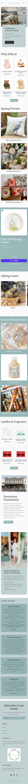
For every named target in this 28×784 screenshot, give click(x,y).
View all (14, 100)
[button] (1, 2)
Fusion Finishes (13, 382)
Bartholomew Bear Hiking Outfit (7, 93)
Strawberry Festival (13, 202)
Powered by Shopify (17, 781)
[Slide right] (16, 312)
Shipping (2, 247)
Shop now (9, 42)
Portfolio (5, 733)
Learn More (13, 629)
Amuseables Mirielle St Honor (21, 72)
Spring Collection (13, 171)
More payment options (14, 263)
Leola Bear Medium (7, 71)
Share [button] (3, 267)
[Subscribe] (23, 718)
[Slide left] (11, 312)
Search (4, 727)
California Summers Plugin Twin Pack (20, 440)
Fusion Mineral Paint (13, 351)
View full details (21, 267)
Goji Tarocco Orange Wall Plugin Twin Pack (21, 460)
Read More (8, 522)
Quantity (3, 249)
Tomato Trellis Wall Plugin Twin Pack (7, 460)
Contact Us (5, 730)
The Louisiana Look (13, 140)
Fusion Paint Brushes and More (13, 413)
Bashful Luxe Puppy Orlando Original (20, 93)
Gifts (12, 308)
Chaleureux (12, 781)
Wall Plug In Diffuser (7, 439)
